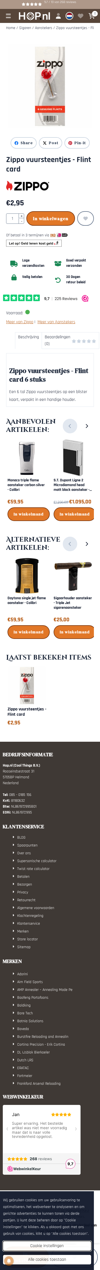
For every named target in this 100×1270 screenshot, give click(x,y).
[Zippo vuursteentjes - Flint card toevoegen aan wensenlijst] (85, 218)
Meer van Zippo (19, 322)
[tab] (28, 340)
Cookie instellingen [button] (47, 1246)
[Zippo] (27, 186)
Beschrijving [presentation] (28, 337)
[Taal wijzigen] (69, 16)
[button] (8, 16)
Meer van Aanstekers (56, 322)
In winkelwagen (50, 218)
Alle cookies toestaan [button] (47, 1259)
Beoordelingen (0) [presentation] (57, 340)
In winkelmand (29, 514)
